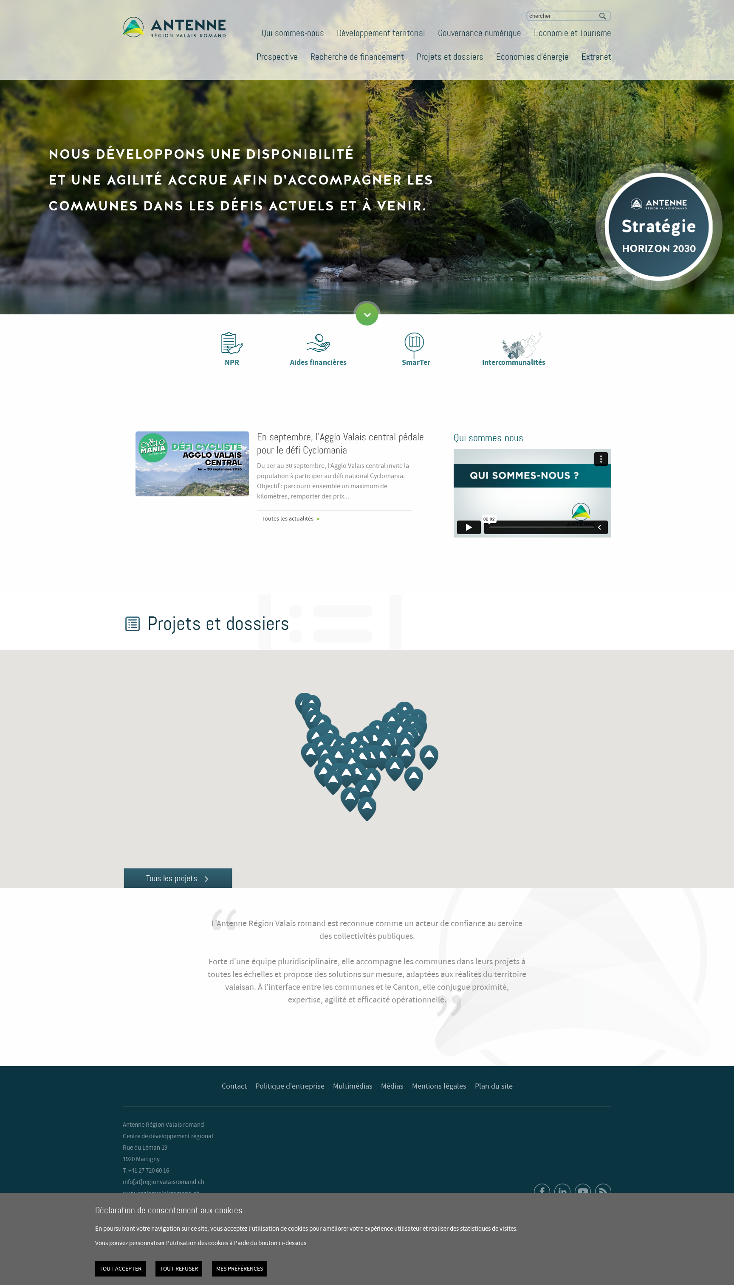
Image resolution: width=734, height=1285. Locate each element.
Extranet (596, 57)
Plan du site (494, 1086)
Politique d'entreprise (290, 1086)
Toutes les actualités (287, 519)
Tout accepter (120, 1269)
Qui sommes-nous (293, 33)
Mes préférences (239, 1269)
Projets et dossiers (450, 57)
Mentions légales (439, 1086)
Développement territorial (381, 33)
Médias (392, 1086)
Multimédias (353, 1086)
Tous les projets (171, 878)
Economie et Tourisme (572, 33)
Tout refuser (179, 1269)
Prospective (277, 57)
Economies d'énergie (532, 57)
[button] (381, 758)
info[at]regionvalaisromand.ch (163, 1182)
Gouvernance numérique (479, 33)
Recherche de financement (357, 57)
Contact (234, 1086)
